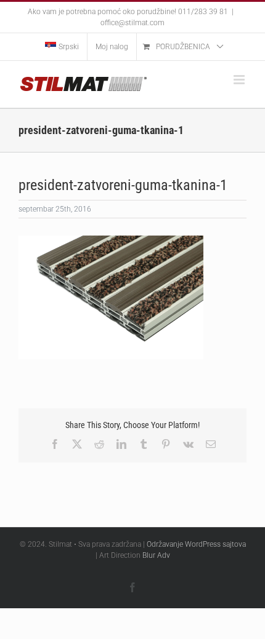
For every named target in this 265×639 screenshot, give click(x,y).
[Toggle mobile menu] (240, 79)
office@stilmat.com (132, 22)
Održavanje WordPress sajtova (196, 544)
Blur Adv (156, 555)
